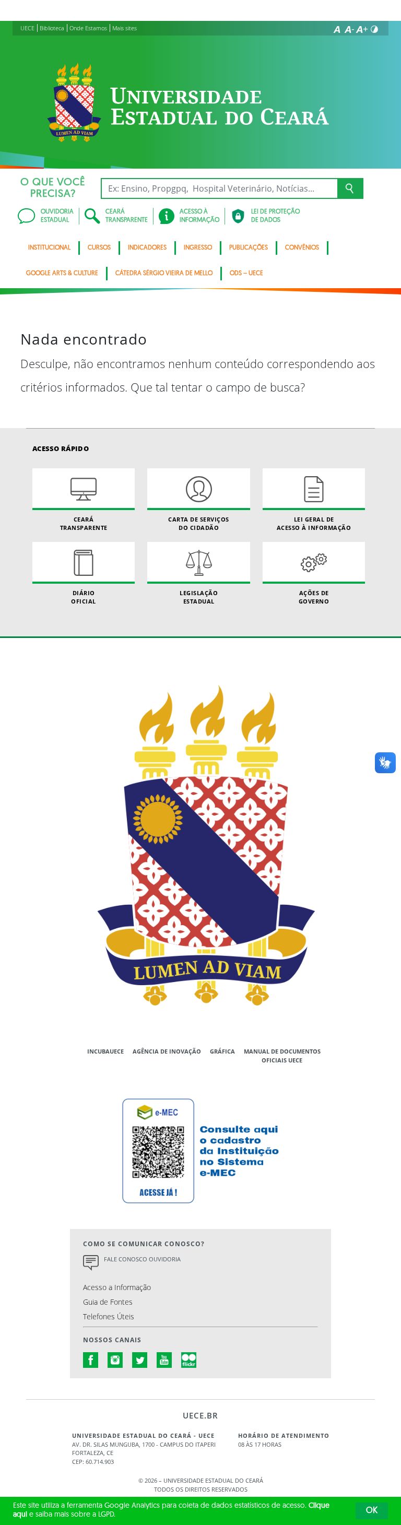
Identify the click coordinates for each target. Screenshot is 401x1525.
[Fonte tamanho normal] (337, 29)
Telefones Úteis (108, 1316)
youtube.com (164, 1360)
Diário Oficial (83, 597)
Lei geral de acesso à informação (314, 523)
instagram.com (115, 1360)
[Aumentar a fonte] (362, 29)
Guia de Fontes (108, 1302)
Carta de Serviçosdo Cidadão (198, 523)
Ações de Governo (314, 597)
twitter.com (140, 1360)
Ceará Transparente (84, 523)
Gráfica (222, 1051)
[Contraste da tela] (374, 29)
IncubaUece (105, 1051)
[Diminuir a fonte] (349, 29)
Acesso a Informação (117, 1287)
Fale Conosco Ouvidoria (142, 1259)
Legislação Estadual (199, 597)
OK (372, 1511)
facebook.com (91, 1360)
